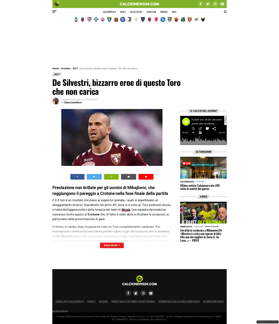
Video (174, 11)
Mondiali (164, 11)
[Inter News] (122, 19)
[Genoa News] (116, 19)
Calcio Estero (136, 11)
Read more (110, 245)
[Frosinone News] (109, 19)
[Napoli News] (163, 19)
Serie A (123, 11)
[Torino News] (189, 19)
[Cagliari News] (89, 19)
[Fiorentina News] (102, 19)
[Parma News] (169, 19)
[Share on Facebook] (77, 176)
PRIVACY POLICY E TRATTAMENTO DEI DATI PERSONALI (133, 301)
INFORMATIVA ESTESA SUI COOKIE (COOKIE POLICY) (179, 301)
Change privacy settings (267, 322)
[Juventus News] (129, 19)
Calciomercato (109, 11)
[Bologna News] (82, 19)
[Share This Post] (111, 176)
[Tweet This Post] (94, 176)
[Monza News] (156, 19)
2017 (75, 68)
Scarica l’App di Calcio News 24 (70, 301)
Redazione (103, 301)
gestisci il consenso (60, 311)
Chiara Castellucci (73, 102)
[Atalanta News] (76, 19)
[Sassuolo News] (183, 19)
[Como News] (96, 19)
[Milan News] (149, 19)
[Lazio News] (136, 19)
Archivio (65, 68)
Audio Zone (151, 11)
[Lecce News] (143, 19)
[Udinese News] (196, 19)
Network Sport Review (213, 301)
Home (55, 68)
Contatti (91, 301)
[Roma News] (176, 19)
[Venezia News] (203, 19)
